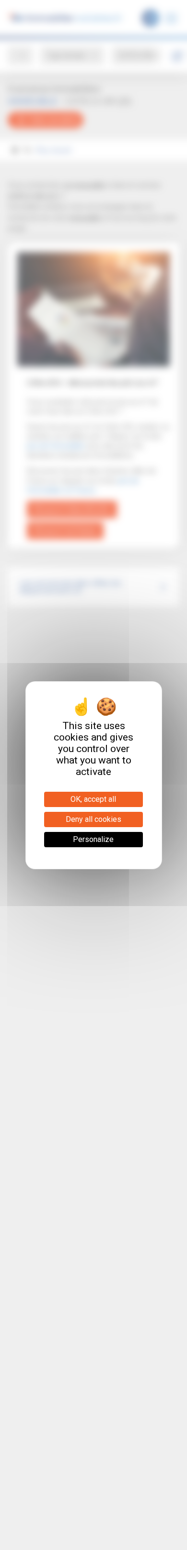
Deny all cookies (93, 819)
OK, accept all (93, 799)
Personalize (93, 839)
